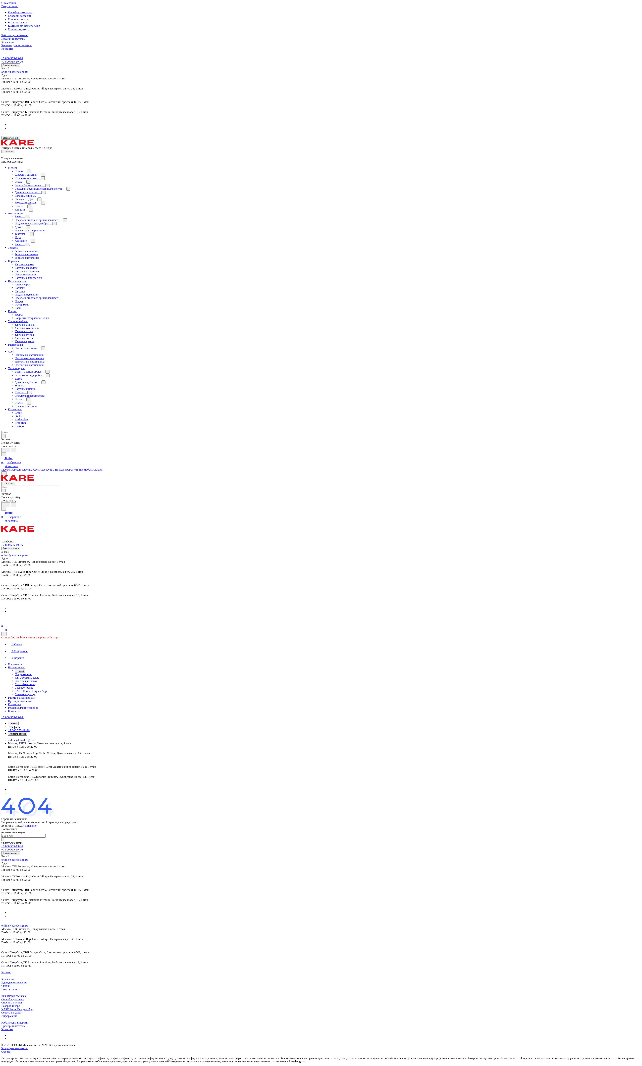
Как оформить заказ (20, 12)
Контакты (7, 1029)
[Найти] (13, 450)
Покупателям (9, 989)
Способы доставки (19, 15)
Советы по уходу (18, 29)
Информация (9, 1016)
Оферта (6, 1051)
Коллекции (7, 979)
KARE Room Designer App (24, 25)
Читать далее (508, 1058)
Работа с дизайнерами (14, 1022)
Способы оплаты (18, 19)
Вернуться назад (11, 825)
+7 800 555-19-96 (12, 58)
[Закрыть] (4, 634)
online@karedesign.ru (14, 71)
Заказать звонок (11, 65)
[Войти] (2, 622)
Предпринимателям (13, 1026)
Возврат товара (17, 22)
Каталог (6, 972)
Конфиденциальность (14, 1048)
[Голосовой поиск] (5, 450)
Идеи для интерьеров (14, 982)
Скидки (5, 985)
